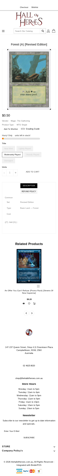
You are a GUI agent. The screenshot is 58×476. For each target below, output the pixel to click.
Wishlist (34, 7)
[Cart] (54, 31)
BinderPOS (36, 465)
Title (4, 143)
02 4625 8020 (29, 365)
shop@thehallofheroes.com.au (29, 378)
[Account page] (48, 31)
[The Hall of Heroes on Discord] (32, 3)
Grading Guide (33, 129)
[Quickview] (23, 303)
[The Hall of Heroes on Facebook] (26, 3)
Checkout (24, 7)
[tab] (28, 185)
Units (4, 167)
